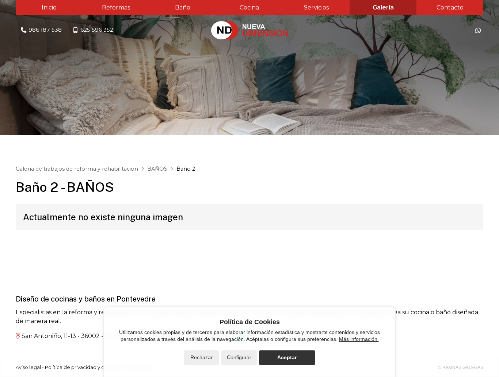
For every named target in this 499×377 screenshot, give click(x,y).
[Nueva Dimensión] (249, 30)
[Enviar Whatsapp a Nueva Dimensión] (478, 30)
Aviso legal (28, 367)
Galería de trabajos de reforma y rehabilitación (77, 169)
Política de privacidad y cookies (82, 367)
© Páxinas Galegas (460, 367)
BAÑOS (157, 169)
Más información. (359, 339)
